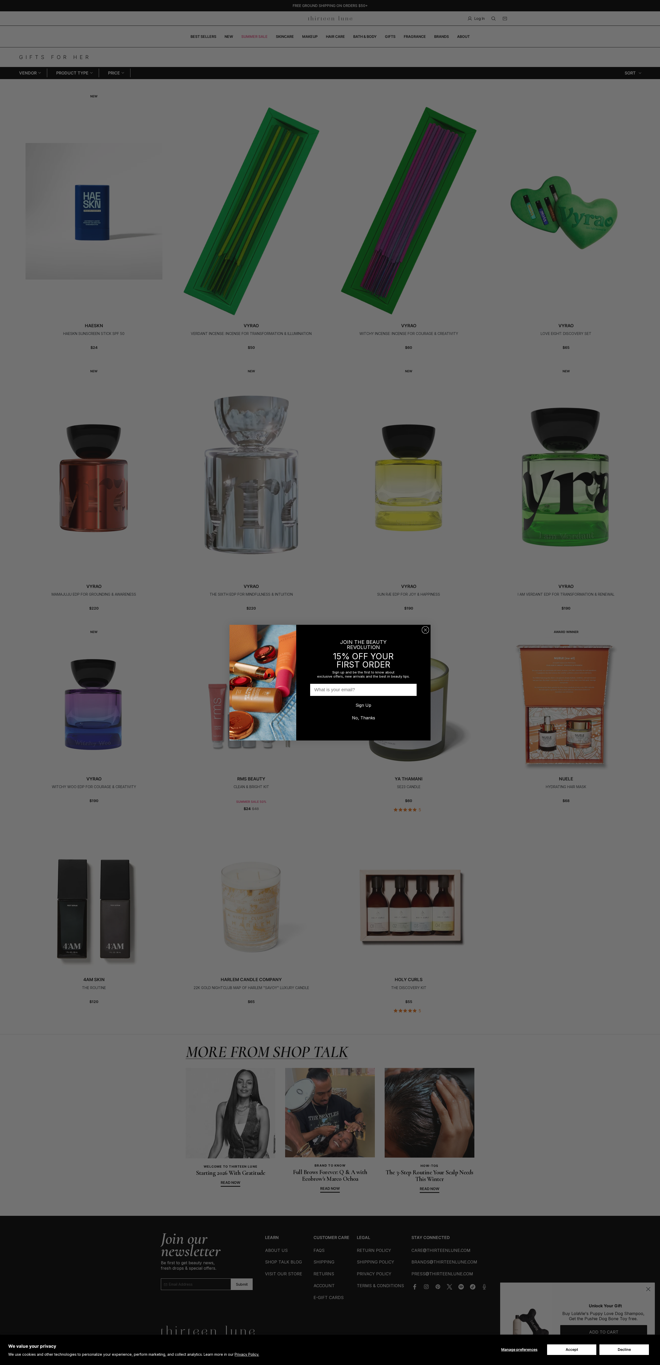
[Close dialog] (425, 630)
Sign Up (363, 705)
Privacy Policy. (247, 1354)
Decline (624, 1349)
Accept (572, 1349)
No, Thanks (363, 717)
